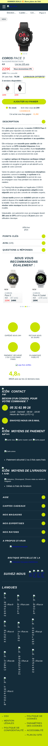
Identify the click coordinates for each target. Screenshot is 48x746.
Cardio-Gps (23, 13)
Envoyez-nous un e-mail (25, 420)
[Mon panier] (43, 6)
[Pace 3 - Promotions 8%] (7, 88)
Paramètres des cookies (34, 724)
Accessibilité (35, 730)
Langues (9, 587)
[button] (13, 330)
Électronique (11, 13)
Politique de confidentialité (14, 729)
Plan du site (34, 735)
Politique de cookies (34, 717)
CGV (6, 716)
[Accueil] (3, 13)
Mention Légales (9, 721)
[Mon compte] (39, 6)
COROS (34, 13)
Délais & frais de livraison (18, 486)
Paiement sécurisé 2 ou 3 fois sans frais (26, 460)
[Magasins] (34, 6)
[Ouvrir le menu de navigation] (4, 6)
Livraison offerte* (34, 77)
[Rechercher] (29, 6)
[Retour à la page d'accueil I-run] (12, 6)
